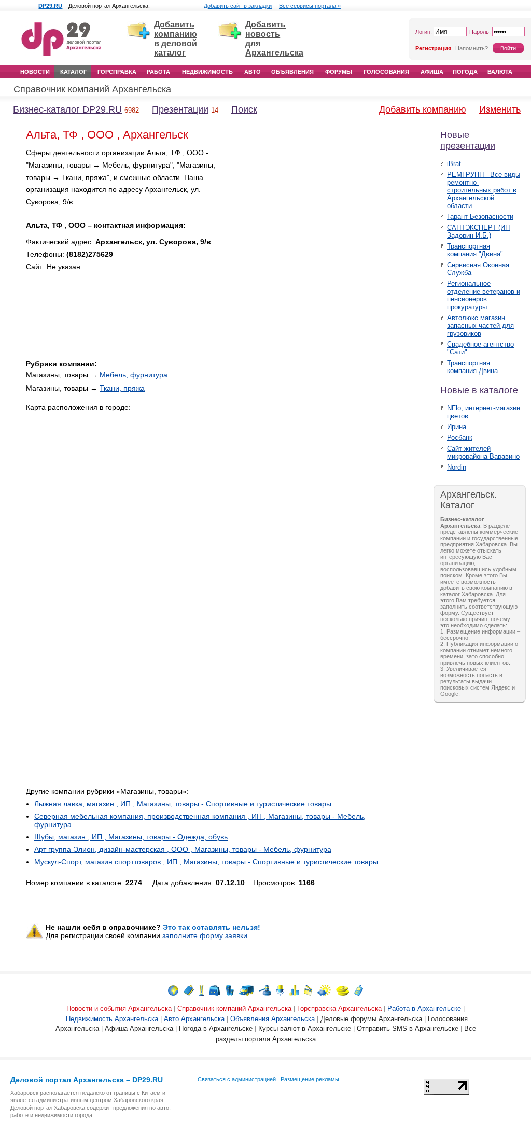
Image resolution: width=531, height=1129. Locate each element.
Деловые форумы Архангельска (371, 1019)
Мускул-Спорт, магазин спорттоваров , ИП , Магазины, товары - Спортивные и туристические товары (206, 862)
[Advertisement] (316, 219)
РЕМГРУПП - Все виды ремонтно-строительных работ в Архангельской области (483, 190)
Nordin (456, 467)
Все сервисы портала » (310, 6)
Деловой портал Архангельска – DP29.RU (86, 1080)
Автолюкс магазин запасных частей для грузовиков (480, 325)
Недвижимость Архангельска (112, 1019)
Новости (35, 71)
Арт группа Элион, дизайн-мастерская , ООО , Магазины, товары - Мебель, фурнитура (182, 849)
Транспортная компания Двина (472, 367)
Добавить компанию (422, 109)
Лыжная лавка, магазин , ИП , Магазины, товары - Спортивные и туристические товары (182, 804)
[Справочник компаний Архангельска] (189, 990)
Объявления (292, 71)
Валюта (499, 71)
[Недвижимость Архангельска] (229, 990)
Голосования (386, 71)
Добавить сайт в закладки (238, 6)
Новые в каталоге (479, 390)
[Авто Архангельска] (246, 990)
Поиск (244, 109)
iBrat (454, 164)
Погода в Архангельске (216, 1028)
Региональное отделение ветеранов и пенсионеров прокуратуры (483, 295)
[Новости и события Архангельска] (173, 990)
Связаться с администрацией (237, 1079)
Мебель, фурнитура (133, 374)
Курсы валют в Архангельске (304, 1028)
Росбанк (459, 438)
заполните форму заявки (204, 935)
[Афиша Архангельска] (308, 990)
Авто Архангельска (194, 1019)
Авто (252, 71)
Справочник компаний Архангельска (92, 89)
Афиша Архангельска (139, 1028)
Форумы (338, 71)
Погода (465, 71)
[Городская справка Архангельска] (201, 990)
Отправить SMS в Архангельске (407, 1028)
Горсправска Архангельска (339, 1008)
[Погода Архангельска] (324, 990)
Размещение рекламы (310, 1079)
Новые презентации (467, 140)
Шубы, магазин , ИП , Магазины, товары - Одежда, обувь (131, 837)
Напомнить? (471, 48)
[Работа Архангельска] (214, 990)
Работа (158, 71)
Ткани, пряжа (122, 388)
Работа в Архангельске (424, 1008)
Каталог (73, 71)
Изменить (500, 109)
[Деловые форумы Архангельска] (280, 990)
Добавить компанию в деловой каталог (175, 38)
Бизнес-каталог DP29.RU (67, 109)
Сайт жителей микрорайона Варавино (483, 452)
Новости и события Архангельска (119, 1008)
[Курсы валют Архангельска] (342, 990)
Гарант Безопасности (480, 217)
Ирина (456, 427)
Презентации (180, 109)
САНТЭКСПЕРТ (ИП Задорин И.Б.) (478, 231)
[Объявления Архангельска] (265, 990)
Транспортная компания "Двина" (475, 250)
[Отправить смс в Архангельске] (359, 990)
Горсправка (116, 71)
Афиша (432, 71)
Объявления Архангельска (272, 1019)
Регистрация (433, 48)
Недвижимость (207, 71)
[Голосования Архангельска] (294, 990)
